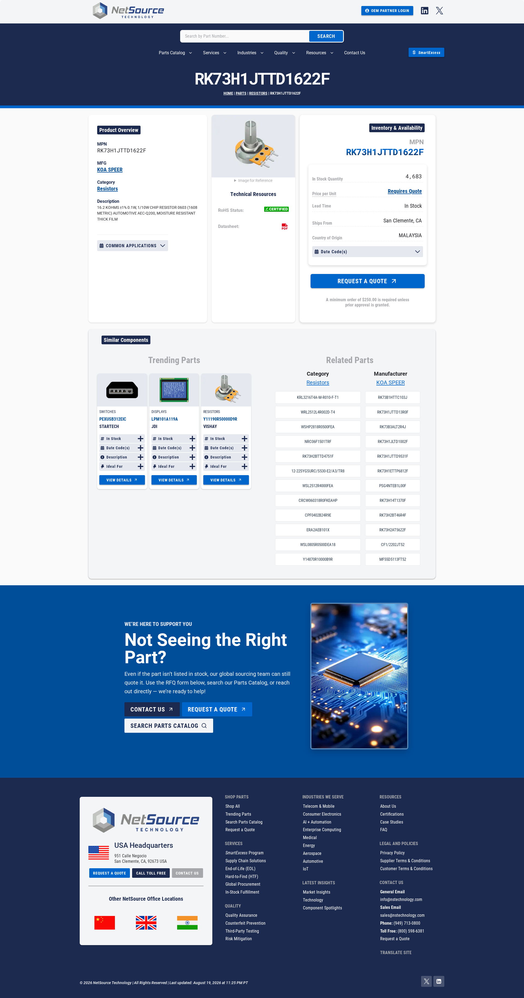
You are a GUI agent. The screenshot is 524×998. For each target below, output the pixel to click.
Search (326, 36)
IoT (305, 869)
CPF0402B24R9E (318, 515)
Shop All (232, 806)
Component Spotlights (322, 907)
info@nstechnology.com (401, 899)
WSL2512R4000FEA (317, 485)
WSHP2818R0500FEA (318, 426)
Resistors (258, 93)
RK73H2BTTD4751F (318, 456)
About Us (388, 806)
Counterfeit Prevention (245, 923)
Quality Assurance (241, 915)
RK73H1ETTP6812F (392, 471)
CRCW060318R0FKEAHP (318, 500)
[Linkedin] (438, 981)
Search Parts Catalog (244, 822)
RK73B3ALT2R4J (393, 426)
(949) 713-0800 (407, 923)
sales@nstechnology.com (402, 915)
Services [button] (211, 52)
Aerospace (312, 853)
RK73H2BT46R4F (392, 515)
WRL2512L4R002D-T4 (318, 412)
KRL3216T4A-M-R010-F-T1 (318, 397)
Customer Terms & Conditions (406, 868)
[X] (426, 981)
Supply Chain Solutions (245, 860)
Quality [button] (281, 52)
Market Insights (316, 892)
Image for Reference (255, 180)
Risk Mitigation (238, 939)
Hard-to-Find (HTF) (241, 876)
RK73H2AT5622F (392, 529)
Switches (107, 411)
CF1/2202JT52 (392, 544)
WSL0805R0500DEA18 (317, 544)
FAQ (383, 830)
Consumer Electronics (322, 814)
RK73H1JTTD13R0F (392, 412)
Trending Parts (238, 814)
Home (228, 93)
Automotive (313, 861)
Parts (241, 93)
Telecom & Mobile (319, 806)
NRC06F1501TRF (318, 441)
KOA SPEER (110, 169)
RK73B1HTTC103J (392, 397)
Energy (309, 845)
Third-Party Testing (242, 931)
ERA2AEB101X (317, 529)
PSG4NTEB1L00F (392, 485)
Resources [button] (316, 52)
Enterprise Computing (322, 830)
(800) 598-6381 (411, 931)
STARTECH (109, 426)
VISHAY (210, 426)
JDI (154, 426)
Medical (310, 837)
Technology (313, 900)
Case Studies (391, 822)
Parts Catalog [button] (172, 52)
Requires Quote (405, 190)
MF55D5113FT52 (392, 559)
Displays (158, 411)
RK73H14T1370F (393, 500)
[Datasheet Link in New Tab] (285, 227)
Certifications (392, 814)
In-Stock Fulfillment (242, 892)
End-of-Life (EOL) (240, 868)
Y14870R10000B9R (318, 559)
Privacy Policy (392, 853)
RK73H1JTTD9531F (392, 456)
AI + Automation (317, 822)
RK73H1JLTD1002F (393, 441)
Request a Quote (240, 830)
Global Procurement (242, 884)
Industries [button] (246, 52)
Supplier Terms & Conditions (405, 860)
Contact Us (354, 52)
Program (244, 853)
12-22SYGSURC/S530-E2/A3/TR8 (317, 471)
